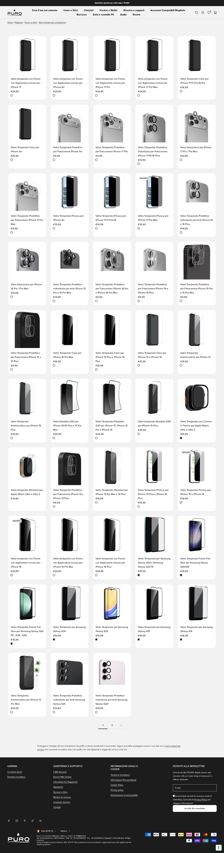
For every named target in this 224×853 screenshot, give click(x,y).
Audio (123, 14)
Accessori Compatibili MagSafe (167, 10)
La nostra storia (14, 772)
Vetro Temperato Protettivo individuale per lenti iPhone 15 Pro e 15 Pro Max (69, 288)
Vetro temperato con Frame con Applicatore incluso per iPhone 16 (25, 562)
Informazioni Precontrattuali (123, 780)
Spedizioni (58, 787)
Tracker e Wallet (108, 10)
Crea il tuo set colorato (44, 10)
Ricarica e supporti (134, 10)
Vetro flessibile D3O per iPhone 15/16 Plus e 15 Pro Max (67, 425)
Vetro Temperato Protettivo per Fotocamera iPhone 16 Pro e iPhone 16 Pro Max (112, 288)
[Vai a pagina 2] (121, 725)
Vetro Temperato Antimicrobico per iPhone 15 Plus (26, 425)
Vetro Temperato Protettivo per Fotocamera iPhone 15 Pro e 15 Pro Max (196, 288)
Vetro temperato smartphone (52, 22)
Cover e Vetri (70, 10)
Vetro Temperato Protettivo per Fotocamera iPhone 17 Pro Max (27, 220)
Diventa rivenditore (16, 777)
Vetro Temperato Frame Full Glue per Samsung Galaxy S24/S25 (195, 562)
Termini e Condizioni (120, 775)
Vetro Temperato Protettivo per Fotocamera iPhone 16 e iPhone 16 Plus (153, 288)
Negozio (19, 22)
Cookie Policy (117, 785)
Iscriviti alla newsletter (195, 808)
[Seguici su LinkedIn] (40, 820)
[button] (41, 41)
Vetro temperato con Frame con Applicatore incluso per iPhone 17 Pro (110, 83)
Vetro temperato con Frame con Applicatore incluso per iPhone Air (68, 83)
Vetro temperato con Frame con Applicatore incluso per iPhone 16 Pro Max (68, 562)
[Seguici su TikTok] (32, 820)
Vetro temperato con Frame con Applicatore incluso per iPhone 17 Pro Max (152, 83)
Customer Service (61, 802)
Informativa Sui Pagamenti (65, 782)
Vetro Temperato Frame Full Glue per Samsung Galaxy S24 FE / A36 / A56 (27, 631)
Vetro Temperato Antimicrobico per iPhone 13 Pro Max (26, 699)
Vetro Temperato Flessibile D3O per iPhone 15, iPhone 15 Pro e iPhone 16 (112, 425)
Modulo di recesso (62, 797)
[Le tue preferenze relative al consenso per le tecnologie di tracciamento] (219, 848)
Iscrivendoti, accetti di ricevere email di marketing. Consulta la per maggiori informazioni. (192, 799)
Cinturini (88, 10)
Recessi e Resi (60, 792)
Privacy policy (117, 790)
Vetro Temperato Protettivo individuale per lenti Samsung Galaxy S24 (69, 699)
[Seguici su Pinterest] (24, 820)
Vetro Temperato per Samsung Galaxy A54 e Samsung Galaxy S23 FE (154, 562)
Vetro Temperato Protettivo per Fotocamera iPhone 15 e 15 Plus (26, 357)
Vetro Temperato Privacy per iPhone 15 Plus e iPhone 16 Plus (153, 494)
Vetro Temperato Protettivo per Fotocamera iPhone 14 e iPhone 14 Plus (68, 494)
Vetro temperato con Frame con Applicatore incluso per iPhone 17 (25, 83)
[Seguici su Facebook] (8, 820)
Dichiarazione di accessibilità (124, 795)
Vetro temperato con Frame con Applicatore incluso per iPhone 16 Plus (110, 562)
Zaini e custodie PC (103, 14)
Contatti (56, 807)
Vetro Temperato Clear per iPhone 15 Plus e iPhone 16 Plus (110, 357)
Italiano (63, 831)
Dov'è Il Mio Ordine (62, 777)
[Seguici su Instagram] (16, 820)
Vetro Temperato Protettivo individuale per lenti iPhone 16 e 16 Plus (196, 220)
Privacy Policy (200, 799)
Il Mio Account (60, 772)
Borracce (82, 14)
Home (10, 22)
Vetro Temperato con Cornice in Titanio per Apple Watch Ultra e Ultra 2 (196, 425)
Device (136, 14)
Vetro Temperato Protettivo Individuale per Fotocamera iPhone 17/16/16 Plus (152, 151)
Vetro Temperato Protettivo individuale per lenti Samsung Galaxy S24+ (111, 699)
